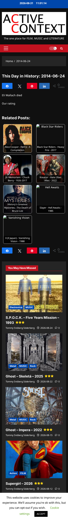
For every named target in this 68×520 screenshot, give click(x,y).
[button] (6, 48)
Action (13, 473)
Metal (13, 366)
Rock (33, 366)
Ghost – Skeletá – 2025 (24, 376)
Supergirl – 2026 (19, 483)
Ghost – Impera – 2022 (24, 430)
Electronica (16, 307)
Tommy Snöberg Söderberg (20, 327)
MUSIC (29, 307)
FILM (23, 473)
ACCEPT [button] (41, 513)
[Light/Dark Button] (53, 48)
